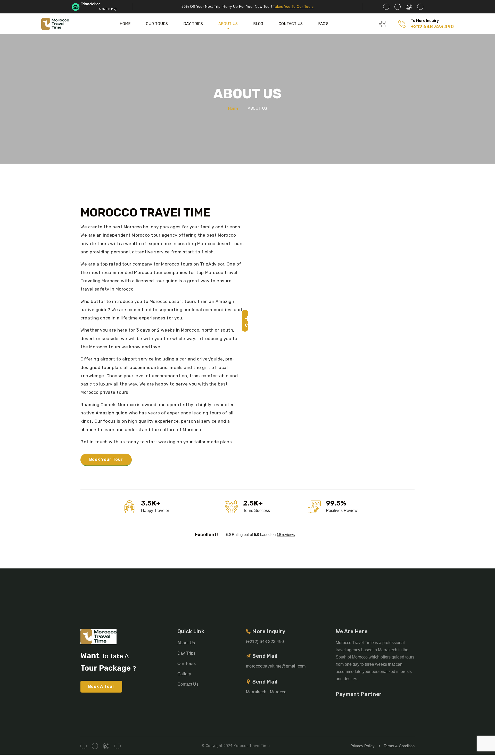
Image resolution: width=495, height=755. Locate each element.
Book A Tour (101, 686)
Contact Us (188, 684)
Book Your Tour (106, 459)
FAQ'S (323, 23)
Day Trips (186, 653)
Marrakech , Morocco (266, 692)
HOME (125, 23)
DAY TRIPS (193, 23)
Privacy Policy (362, 746)
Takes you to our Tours (293, 6)
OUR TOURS (157, 23)
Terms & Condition (399, 746)
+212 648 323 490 (432, 26)
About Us (186, 643)
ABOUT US (228, 23)
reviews (286, 534)
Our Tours (186, 663)
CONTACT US (291, 23)
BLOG (258, 23)
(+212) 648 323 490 (265, 641)
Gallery (184, 674)
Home (233, 108)
